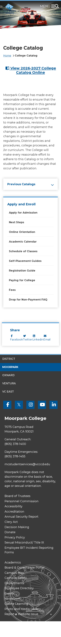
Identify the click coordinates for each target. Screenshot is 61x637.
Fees (12, 289)
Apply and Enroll (21, 204)
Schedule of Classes (23, 251)
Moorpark (10, 367)
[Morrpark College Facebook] (7, 405)
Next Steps (16, 222)
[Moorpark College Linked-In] (53, 405)
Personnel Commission (22, 501)
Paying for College (22, 280)
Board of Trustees (17, 496)
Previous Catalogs (21, 184)
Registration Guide (22, 270)
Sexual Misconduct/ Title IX (24, 542)
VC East (8, 391)
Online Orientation (22, 232)
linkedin (37, 339)
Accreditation (14, 511)
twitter (27, 339)
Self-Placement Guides (25, 260)
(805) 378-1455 (15, 456)
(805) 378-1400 (15, 444)
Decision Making (17, 527)
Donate (10, 532)
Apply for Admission (23, 212)
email (47, 339)
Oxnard (8, 375)
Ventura (9, 383)
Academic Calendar (23, 241)
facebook (16, 339)
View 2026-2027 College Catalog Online (33, 70)
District (8, 358)
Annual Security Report (21, 516)
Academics (13, 562)
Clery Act (11, 522)
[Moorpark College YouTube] (42, 405)
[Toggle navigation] (53, 6)
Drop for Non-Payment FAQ (28, 299)
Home (7, 55)
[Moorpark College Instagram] (30, 405)
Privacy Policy (15, 537)
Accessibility (13, 506)
